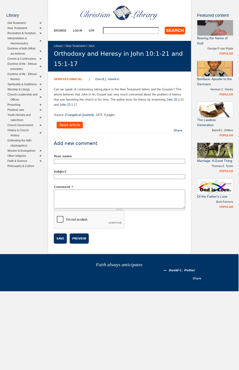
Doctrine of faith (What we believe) (22, 51)
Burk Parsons (224, 201)
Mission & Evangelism (22, 150)
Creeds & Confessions (22, 58)
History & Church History (19, 133)
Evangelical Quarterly (79, 115)
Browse (60, 30)
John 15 (65, 104)
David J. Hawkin (107, 79)
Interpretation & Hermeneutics (18, 41)
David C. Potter (182, 270)
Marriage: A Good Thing (214, 161)
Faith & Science (18, 160)
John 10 (171, 99)
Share (178, 130)
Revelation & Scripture (22, 33)
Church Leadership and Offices (23, 97)
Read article (70, 125)
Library (58, 45)
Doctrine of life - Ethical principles (23, 66)
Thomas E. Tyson (222, 165)
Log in (77, 30)
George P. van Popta (220, 48)
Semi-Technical (68, 79)
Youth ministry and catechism (20, 117)
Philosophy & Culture (21, 165)
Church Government (21, 125)
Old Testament (17, 22)
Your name (63, 156)
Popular (226, 53)
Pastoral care (16, 109)
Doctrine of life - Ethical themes (23, 76)
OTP (91, 30)
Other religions (17, 155)
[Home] (119, 12)
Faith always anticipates (119, 264)
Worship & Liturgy (19, 89)
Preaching (15, 104)
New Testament (75, 45)
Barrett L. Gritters (222, 130)
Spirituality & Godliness (23, 84)
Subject (60, 171)
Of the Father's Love (212, 196)
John (91, 45)
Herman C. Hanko (221, 89)
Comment (63, 187)
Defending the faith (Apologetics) (20, 143)
